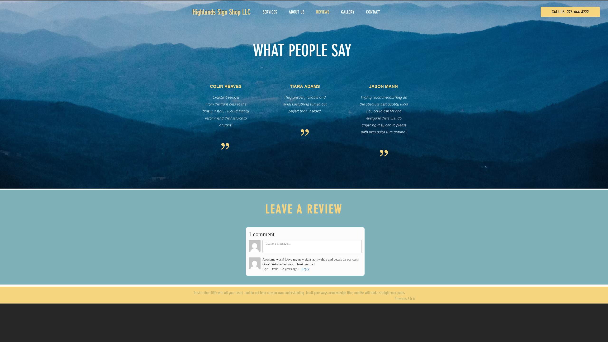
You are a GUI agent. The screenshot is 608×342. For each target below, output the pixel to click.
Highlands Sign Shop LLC (221, 12)
